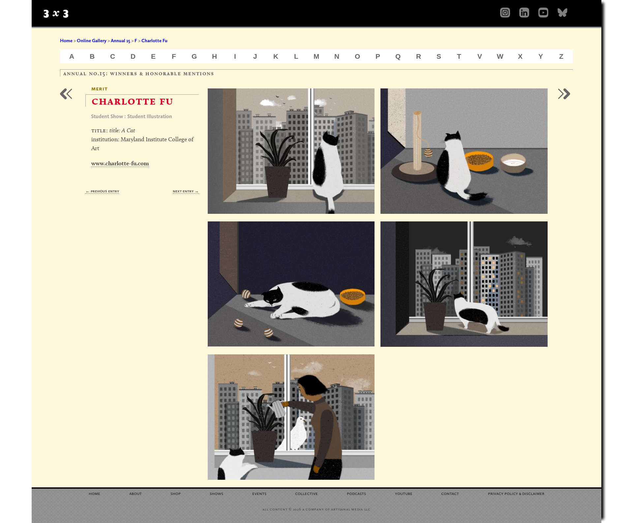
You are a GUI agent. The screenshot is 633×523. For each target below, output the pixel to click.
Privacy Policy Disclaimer (516, 493)
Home (66, 41)
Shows (216, 493)
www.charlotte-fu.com (120, 163)
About (135, 493)
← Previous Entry (102, 190)
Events (259, 493)
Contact (450, 493)
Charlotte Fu (154, 41)
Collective (306, 493)
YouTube (403, 493)
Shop (175, 493)
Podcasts (356, 493)
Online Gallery (91, 41)
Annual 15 (120, 41)
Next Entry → (186, 190)
